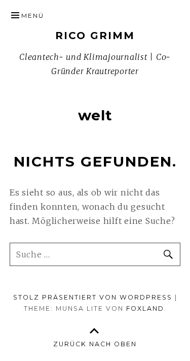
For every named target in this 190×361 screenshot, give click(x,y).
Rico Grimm (95, 35)
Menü (32, 15)
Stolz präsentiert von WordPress (92, 297)
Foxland (145, 308)
